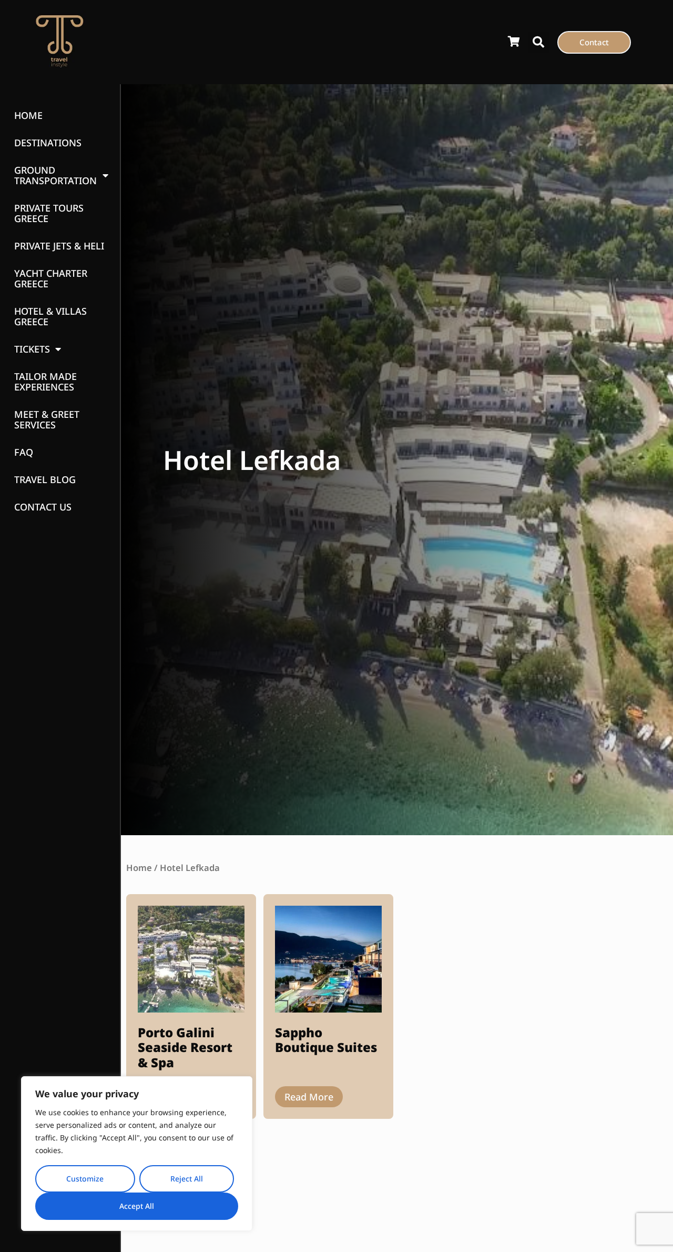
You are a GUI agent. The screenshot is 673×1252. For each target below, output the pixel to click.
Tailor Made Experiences (45, 381)
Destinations (47, 142)
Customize (85, 1179)
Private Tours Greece (49, 213)
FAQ (23, 452)
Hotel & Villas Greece (50, 316)
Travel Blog (45, 479)
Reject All (186, 1179)
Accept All (136, 1206)
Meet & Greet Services (46, 419)
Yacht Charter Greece (50, 278)
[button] (538, 42)
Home (28, 115)
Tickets (32, 349)
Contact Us (43, 506)
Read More (308, 1096)
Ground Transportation (55, 175)
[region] (136, 1153)
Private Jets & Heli (59, 245)
